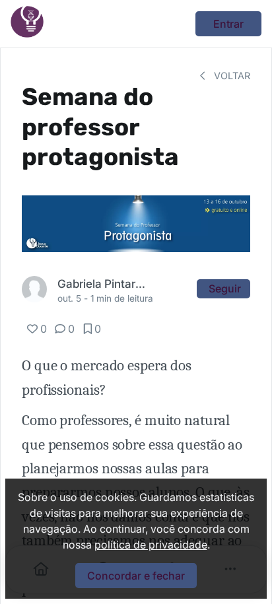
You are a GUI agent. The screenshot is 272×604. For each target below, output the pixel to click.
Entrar (228, 23)
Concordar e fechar (136, 575)
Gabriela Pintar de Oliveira (101, 283)
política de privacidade (150, 544)
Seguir (225, 288)
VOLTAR (230, 75)
